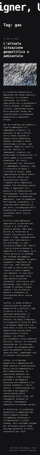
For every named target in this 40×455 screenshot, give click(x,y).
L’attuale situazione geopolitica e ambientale (16, 50)
